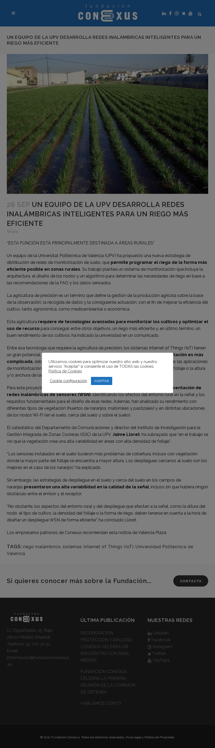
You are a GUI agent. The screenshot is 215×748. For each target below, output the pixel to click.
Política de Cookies (65, 371)
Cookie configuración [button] (68, 380)
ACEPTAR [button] (101, 381)
